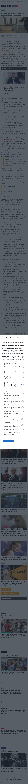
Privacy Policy (22, 446)
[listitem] (14, 364)
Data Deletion (6, 446)
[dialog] (14, 392)
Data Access (14, 446)
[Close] (25, 338)
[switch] (22, 367)
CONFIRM (8, 441)
